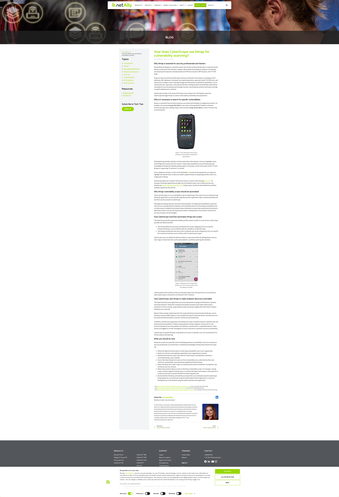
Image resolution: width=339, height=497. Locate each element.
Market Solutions (170, 5)
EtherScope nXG (128, 93)
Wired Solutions (129, 83)
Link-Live (207, 181)
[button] (226, 5)
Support (148, 5)
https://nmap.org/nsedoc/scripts (172, 185)
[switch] (147, 493)
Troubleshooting (129, 77)
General (126, 66)
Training (157, 5)
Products (138, 5)
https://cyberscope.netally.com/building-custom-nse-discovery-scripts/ (174, 386)
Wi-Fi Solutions (129, 80)
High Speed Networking (132, 69)
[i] (188, 172)
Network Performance (131, 72)
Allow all (227, 471)
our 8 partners (129, 473)
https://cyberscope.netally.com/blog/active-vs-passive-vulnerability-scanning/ (175, 390)
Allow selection (227, 477)
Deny (227, 482)
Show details (189, 493)
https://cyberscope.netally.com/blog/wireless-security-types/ (171, 388)
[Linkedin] (216, 397)
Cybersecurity (128, 63)
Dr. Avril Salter (168, 397)
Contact (190, 5)
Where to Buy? (200, 5)
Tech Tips (127, 74)
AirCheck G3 (127, 95)
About (182, 5)
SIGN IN (210, 5)
